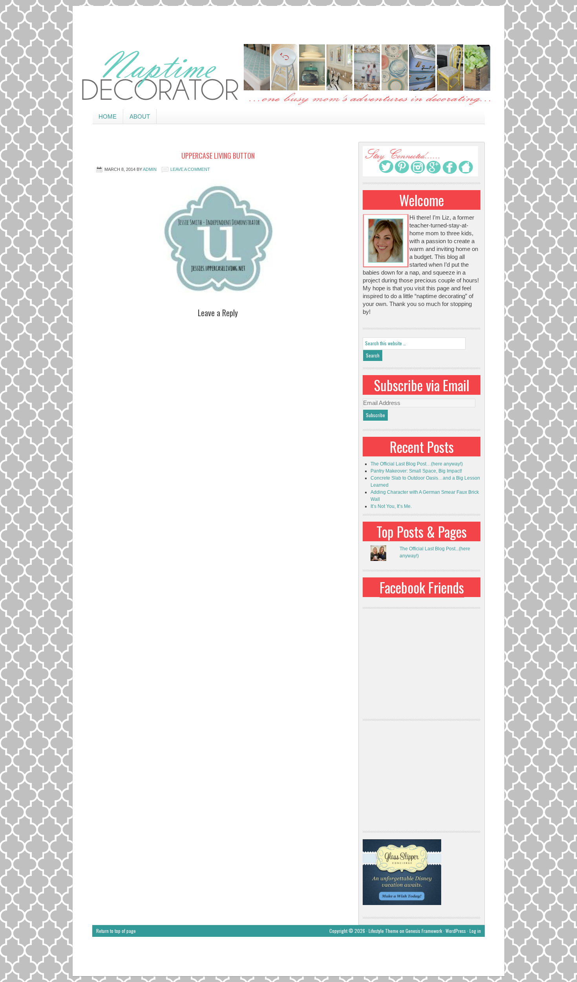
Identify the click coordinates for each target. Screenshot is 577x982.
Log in (475, 930)
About (140, 116)
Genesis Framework (423, 930)
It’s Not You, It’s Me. (391, 506)
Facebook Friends (422, 587)
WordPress (456, 930)
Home (108, 116)
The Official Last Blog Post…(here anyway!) (417, 464)
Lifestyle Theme (383, 930)
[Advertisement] (288, 23)
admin (150, 169)
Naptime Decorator (288, 75)
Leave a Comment (190, 169)
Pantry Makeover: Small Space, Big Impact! (416, 471)
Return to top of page (116, 930)
